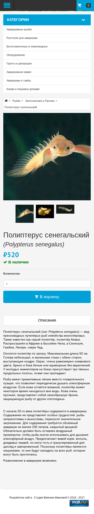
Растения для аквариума (22, 38)
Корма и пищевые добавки (23, 89)
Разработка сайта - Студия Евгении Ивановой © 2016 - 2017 (47, 497)
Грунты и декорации (19, 63)
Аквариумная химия (19, 72)
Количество (11, 273)
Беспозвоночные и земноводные (27, 46)
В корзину (49, 296)
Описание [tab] (47, 320)
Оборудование (16, 55)
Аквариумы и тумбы (19, 80)
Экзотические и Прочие (39, 100)
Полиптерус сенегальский (21, 107)
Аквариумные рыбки (19, 29)
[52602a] (47, 156)
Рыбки (16, 100)
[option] (25, 214)
